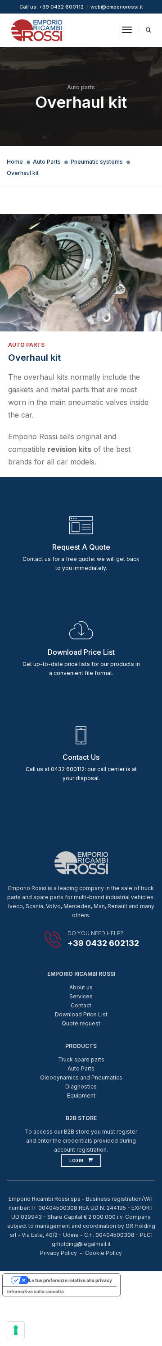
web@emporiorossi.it (116, 7)
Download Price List (81, 1014)
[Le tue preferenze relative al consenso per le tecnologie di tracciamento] (15, 1330)
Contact (81, 1005)
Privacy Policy (58, 1253)
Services (81, 996)
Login (76, 1160)
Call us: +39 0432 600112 (51, 7)
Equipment (81, 1095)
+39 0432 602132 (103, 943)
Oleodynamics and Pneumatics (81, 1077)
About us (81, 987)
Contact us (81, 757)
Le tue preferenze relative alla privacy (70, 1280)
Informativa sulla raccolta (35, 1291)
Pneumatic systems (97, 161)
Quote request (81, 1023)
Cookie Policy (103, 1253)
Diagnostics (81, 1086)
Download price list (81, 652)
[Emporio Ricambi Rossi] (37, 29)
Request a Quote (81, 546)
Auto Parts (47, 161)
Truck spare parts (81, 1059)
